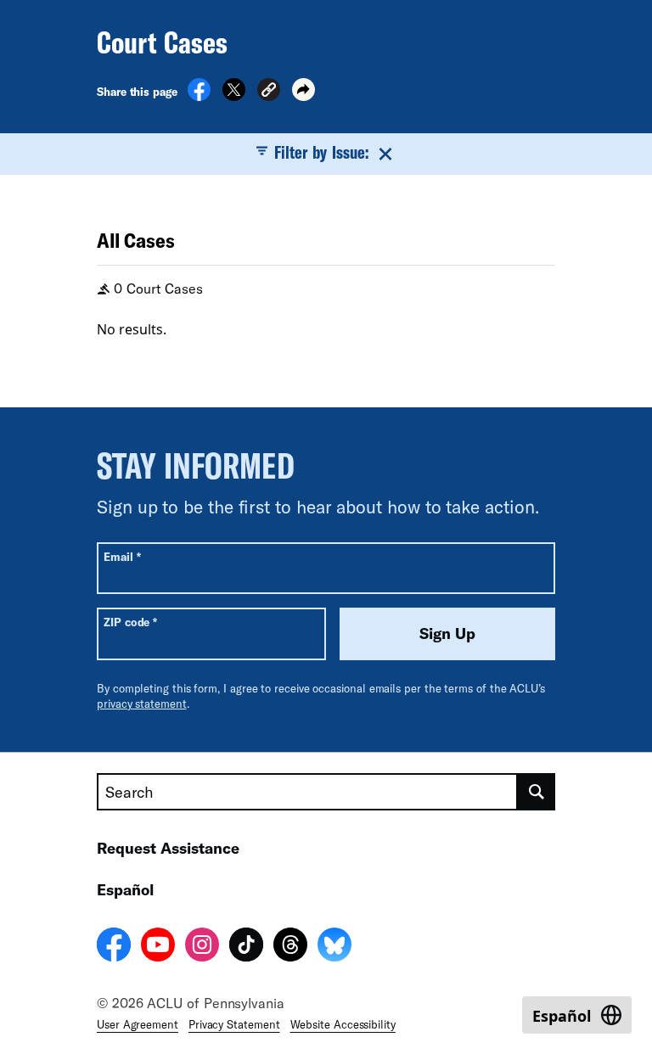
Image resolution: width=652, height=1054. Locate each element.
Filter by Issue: (321, 152)
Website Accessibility (343, 1024)
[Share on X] (233, 96)
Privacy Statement (234, 1024)
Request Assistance (168, 847)
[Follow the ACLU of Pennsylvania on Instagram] (202, 947)
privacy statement (142, 703)
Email (122, 556)
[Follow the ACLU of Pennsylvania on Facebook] (114, 947)
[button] (268, 92)
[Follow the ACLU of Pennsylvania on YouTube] (158, 947)
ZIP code (130, 621)
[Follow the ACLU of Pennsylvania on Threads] (290, 947)
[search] (536, 791)
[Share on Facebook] (199, 96)
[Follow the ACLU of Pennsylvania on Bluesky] (334, 947)
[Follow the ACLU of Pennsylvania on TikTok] (246, 947)
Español (125, 889)
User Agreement (137, 1024)
